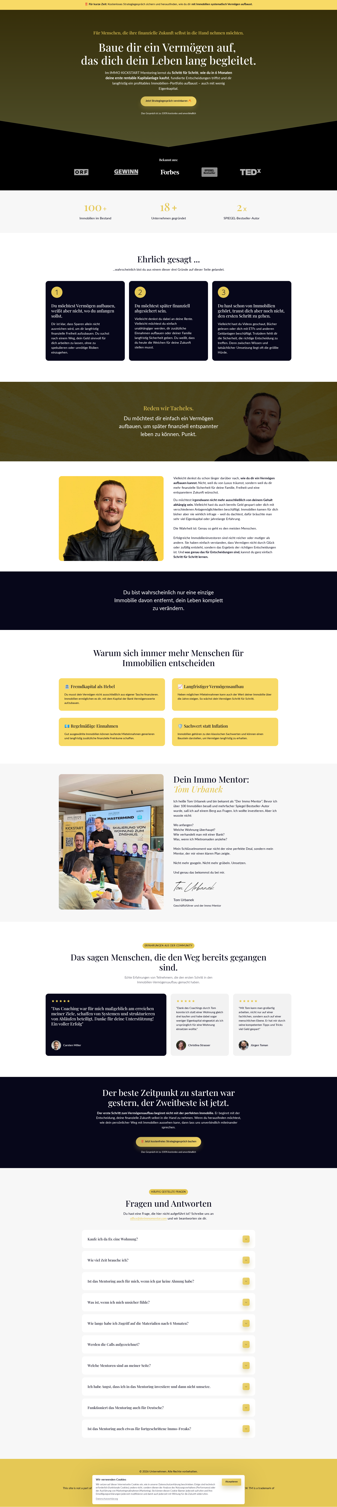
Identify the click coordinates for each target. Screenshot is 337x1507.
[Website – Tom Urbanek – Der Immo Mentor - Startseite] (195, 886)
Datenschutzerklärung (107, 1499)
